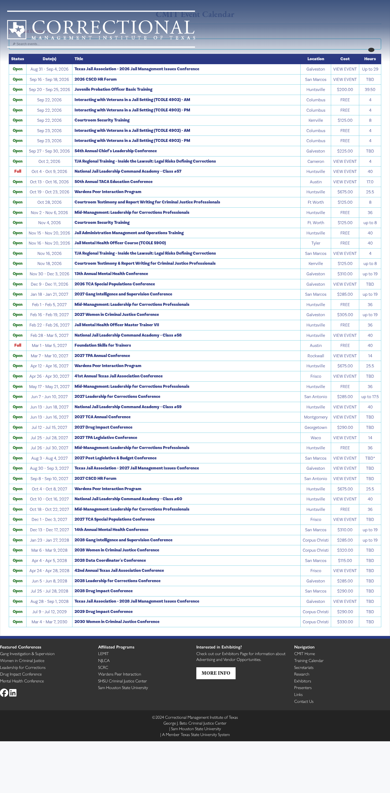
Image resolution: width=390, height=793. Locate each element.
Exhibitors (302, 681)
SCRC (103, 667)
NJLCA (104, 660)
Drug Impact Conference (21, 674)
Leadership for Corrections (23, 667)
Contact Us (304, 701)
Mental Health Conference (22, 681)
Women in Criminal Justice (22, 660)
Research (301, 674)
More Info (216, 673)
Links (298, 694)
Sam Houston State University (123, 687)
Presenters (303, 687)
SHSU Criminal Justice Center (122, 681)
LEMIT (103, 653)
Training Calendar (309, 660)
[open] (371, 50)
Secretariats (304, 667)
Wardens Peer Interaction (119, 674)
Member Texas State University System (196, 734)
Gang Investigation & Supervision (27, 653)
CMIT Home (304, 653)
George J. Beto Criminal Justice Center (195, 723)
